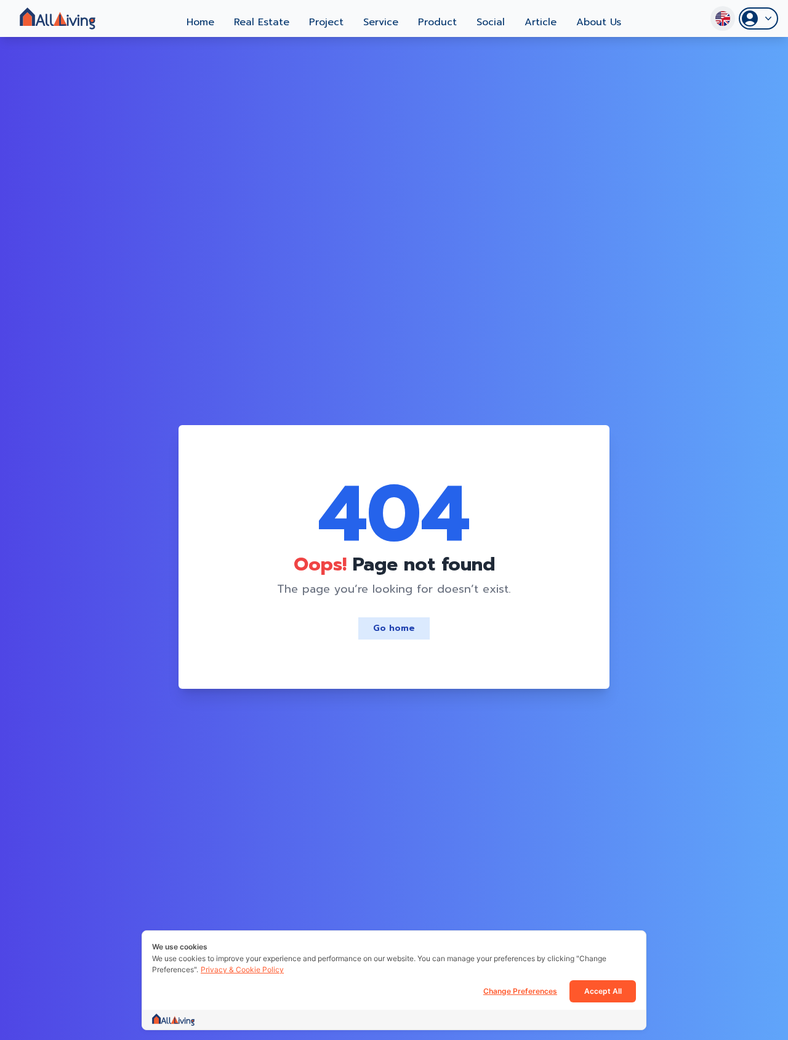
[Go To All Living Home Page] (57, 18)
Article (541, 22)
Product (437, 22)
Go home (394, 628)
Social (490, 22)
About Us (598, 22)
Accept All (603, 991)
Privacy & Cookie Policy (242, 969)
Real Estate (261, 22)
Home (200, 22)
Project (326, 22)
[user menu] (758, 18)
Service (380, 22)
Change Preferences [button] (520, 991)
